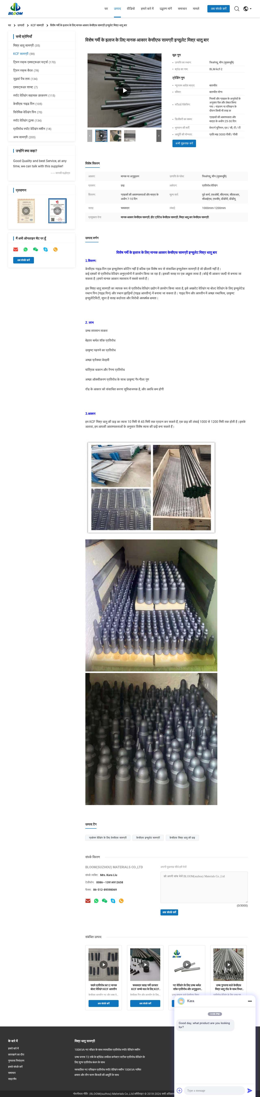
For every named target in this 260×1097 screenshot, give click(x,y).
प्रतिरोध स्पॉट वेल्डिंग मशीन (32, 129)
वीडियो (131, 9)
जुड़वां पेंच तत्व (25, 79)
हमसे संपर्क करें (15, 1066)
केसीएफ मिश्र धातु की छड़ (182, 837)
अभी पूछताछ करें (184, 143)
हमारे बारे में (147, 9)
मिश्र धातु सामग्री (26, 45)
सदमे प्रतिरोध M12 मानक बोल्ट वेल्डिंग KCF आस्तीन (104, 987)
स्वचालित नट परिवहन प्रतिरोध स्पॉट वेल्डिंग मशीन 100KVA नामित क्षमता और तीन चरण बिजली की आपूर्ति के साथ (108, 1072)
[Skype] (45, 249)
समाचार (182, 9)
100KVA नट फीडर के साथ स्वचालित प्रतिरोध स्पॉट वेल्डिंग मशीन (107, 1049)
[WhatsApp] (25, 249)
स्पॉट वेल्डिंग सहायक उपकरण (34, 95)
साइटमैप (12, 1079)
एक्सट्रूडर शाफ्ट (25, 87)
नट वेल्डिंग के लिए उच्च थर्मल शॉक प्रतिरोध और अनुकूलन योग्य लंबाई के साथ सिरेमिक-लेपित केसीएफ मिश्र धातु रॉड (187, 987)
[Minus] (249, 1001)
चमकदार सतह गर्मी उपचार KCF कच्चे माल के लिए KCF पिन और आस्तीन (145, 987)
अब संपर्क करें (218, 8)
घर (106, 9)
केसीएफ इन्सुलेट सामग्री (148, 837)
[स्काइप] (113, 900)
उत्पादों (20, 25)
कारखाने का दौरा (16, 1054)
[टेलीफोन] (55, 249)
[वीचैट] (104, 900)
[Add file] (179, 1090)
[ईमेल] (15, 249)
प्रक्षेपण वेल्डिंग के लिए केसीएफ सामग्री (108, 837)
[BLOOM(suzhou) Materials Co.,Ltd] (30, 9)
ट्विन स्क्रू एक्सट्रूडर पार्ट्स (34, 62)
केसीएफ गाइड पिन (27, 104)
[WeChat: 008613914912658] (35, 249)
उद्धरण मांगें (166, 9)
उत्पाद (117, 9)
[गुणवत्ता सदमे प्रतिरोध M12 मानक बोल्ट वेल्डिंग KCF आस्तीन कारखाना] (104, 964)
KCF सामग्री (37, 25)
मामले (196, 9)
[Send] (250, 1090)
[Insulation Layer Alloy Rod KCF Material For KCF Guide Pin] (124, 90)
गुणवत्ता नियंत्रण (16, 1060)
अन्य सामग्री (24, 137)
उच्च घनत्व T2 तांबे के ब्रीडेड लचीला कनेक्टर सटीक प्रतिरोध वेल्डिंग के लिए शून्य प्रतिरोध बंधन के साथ (110, 1059)
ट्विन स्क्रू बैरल (26, 70)
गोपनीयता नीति (80, 1093)
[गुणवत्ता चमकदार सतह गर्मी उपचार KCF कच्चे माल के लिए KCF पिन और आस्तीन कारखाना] (145, 964)
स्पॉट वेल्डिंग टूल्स (27, 120)
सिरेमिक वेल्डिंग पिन (27, 112)
